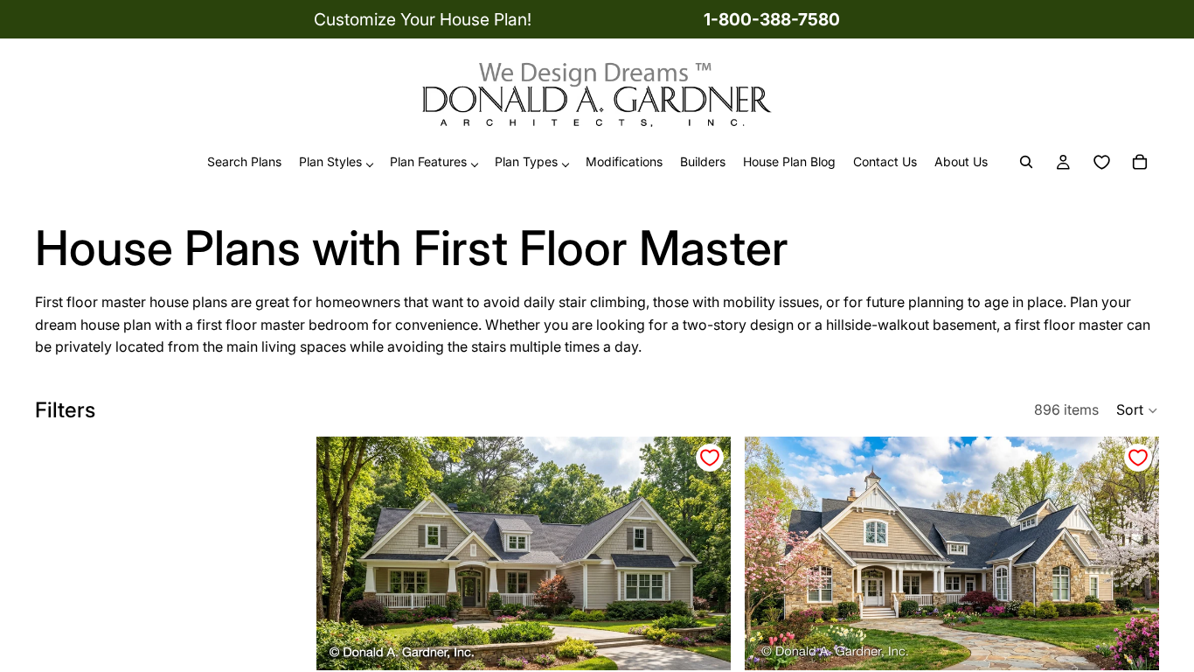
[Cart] (1140, 163)
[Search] (1026, 163)
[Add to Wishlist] (710, 458)
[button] (1137, 410)
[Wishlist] (1101, 163)
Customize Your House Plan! (422, 19)
